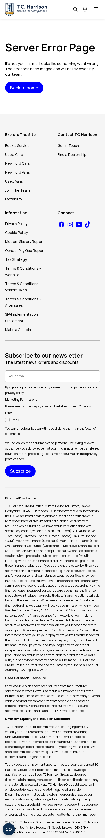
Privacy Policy (16, 223)
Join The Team (17, 190)
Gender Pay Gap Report (25, 250)
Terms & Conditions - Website (23, 271)
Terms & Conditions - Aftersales (23, 302)
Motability (13, 199)
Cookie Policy (16, 232)
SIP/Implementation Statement (21, 317)
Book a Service (17, 145)
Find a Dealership (72, 154)
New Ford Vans (17, 172)
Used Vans (14, 181)
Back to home (24, 88)
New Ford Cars (17, 163)
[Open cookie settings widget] (9, 829)
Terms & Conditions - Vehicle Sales (23, 286)
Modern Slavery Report (24, 241)
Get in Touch (68, 145)
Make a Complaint (20, 329)
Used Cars (14, 154)
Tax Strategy (16, 259)
